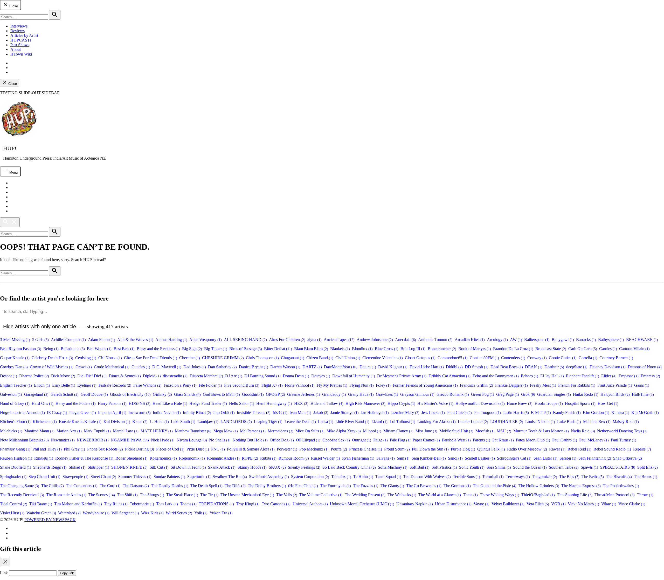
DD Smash (476, 367)
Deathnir (554, 367)
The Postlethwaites (621, 485)
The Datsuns (136, 485)
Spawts (589, 467)
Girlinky (162, 394)
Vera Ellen (538, 504)
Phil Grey (74, 449)
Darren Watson (285, 367)
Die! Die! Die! (92, 376)
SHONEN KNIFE (129, 467)
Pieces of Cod (170, 449)
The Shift (127, 495)
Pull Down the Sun (430, 449)
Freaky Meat (543, 385)
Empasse (629, 376)
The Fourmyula (335, 485)
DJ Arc (233, 376)
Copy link (67, 573)
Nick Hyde (163, 440)
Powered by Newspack (50, 519)
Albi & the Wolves (135, 339)
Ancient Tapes (339, 339)
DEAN (533, 367)
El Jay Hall (552, 376)
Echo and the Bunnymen (496, 376)
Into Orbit (224, 412)
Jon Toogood (487, 412)
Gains (641, 385)
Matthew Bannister (193, 431)
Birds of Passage (245, 348)
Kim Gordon (596, 412)
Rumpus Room (294, 458)
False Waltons (147, 385)
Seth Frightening (594, 458)
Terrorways (518, 476)
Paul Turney (623, 440)
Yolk (201, 513)
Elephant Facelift (582, 376)
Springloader (13, 476)
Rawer (557, 449)
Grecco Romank (453, 394)
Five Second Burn (241, 385)
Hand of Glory (15, 403)
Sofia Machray (392, 467)
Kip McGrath (645, 412)
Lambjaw (207, 421)
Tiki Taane (40, 504)
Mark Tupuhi (97, 431)
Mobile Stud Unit (456, 431)
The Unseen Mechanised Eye (247, 495)
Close (13, 6)
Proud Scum (397, 449)
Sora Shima (499, 467)
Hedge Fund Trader (208, 403)
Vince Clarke (631, 504)
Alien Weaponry (205, 339)
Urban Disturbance (453, 504)
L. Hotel (159, 421)
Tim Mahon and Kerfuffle (78, 504)
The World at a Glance (439, 495)
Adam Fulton (101, 339)
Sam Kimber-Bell (429, 458)
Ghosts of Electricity (130, 394)
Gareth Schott (65, 394)
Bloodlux (362, 348)
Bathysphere (611, 339)
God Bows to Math (221, 394)
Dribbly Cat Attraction (449, 376)
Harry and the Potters (76, 403)
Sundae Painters (169, 476)
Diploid (152, 376)
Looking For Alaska (436, 421)
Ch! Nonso (110, 358)
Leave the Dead (300, 421)
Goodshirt (253, 394)
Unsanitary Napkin (414, 504)
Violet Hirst (12, 513)
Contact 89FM (484, 358)
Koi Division (116, 421)
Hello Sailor (241, 403)
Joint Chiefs (459, 412)
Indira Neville (167, 412)
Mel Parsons (253, 431)
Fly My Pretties (332, 385)
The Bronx (645, 476)
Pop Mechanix (314, 449)
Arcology (497, 339)
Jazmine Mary (405, 412)
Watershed (69, 513)
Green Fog (482, 394)
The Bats (569, 476)
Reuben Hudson (16, 458)
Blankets (340, 348)
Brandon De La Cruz (513, 348)
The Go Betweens (423, 485)
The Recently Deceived (22, 495)
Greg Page (507, 394)
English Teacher (16, 385)
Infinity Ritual (197, 412)
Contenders (513, 358)
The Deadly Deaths (169, 485)
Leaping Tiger (268, 421)
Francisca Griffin (476, 385)
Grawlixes (387, 394)
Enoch (42, 385)
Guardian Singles (554, 394)
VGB (558, 504)
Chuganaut (292, 358)
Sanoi (455, 458)
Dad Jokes (194, 367)
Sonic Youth (472, 467)
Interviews (18, 26)
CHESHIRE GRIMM (223, 358)
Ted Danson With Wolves (427, 476)
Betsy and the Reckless (158, 348)
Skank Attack (222, 467)
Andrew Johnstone (375, 339)
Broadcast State (550, 348)
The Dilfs (235, 485)
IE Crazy (57, 412)
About (15, 49)
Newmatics (63, 440)
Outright (361, 440)
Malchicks (11, 431)
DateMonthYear (340, 367)
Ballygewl (563, 339)
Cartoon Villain (634, 348)
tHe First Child (303, 485)
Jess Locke (433, 412)
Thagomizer (544, 476)
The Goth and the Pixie (494, 485)
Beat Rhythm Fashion (20, 348)
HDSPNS (139, 403)
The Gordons (457, 485)
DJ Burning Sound (262, 376)
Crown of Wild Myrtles (51, 367)
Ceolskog (85, 358)
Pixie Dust (197, 449)
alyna (314, 339)
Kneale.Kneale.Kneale (80, 421)
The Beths (593, 476)
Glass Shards (187, 394)
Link (4, 573)
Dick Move (63, 376)
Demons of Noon (645, 367)
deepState (576, 367)
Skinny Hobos (252, 467)
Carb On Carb (582, 348)
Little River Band (352, 421)
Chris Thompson (262, 358)
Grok (528, 394)
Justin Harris (516, 412)
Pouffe (339, 449)
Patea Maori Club (533, 440)
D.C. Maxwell (166, 367)
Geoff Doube (94, 394)
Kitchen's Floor (15, 421)
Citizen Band (319, 358)
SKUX (277, 467)
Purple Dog (463, 449)
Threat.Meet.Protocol (614, 495)
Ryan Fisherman (358, 458)
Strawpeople (75, 476)
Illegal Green (82, 412)
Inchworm (139, 412)
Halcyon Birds (615, 394)
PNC (218, 449)
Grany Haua (361, 394)
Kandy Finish (567, 412)
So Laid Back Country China (349, 467)
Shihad (77, 467)
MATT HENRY (157, 431)
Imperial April (112, 412)
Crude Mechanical (111, 367)
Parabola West (456, 440)
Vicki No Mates (583, 504)
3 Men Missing (15, 339)
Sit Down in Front (188, 467)
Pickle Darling (139, 449)
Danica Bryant (253, 367)
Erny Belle (63, 385)
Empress (650, 376)
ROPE (250, 458)
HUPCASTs (20, 40)
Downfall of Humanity (353, 376)
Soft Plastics (444, 467)
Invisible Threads (254, 412)
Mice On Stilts (309, 431)
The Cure (110, 485)
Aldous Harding (171, 339)
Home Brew (519, 403)
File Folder (210, 385)
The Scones (101, 495)
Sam (403, 458)
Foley (383, 385)
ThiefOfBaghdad (538, 495)
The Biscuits (619, 476)
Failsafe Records (115, 385)
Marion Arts (69, 431)
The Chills (52, 485)
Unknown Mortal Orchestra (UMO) (362, 504)
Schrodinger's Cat (514, 458)
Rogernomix (192, 458)
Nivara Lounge (192, 440)
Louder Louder (473, 421)
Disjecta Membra (206, 376)
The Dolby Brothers (267, 485)
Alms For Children (287, 339)
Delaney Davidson (608, 367)
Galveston (11, 394)
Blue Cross (386, 348)
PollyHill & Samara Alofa (251, 449)
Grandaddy (334, 394)
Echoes (529, 376)
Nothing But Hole (250, 440)
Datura (367, 367)
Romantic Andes (223, 458)
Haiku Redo (585, 394)
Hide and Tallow (326, 403)
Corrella (588, 358)
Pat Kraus (503, 440)
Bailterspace (537, 339)
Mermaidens (280, 431)
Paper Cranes (426, 440)
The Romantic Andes (66, 495)
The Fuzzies (365, 485)
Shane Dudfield (15, 467)
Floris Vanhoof (300, 385)
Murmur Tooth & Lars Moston (541, 431)
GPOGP (275, 394)
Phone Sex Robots (105, 449)
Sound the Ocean (530, 467)
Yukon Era (221, 513)
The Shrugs (152, 495)
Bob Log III (413, 348)
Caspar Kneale (15, 358)
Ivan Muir (300, 412)
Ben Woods (99, 348)
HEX (301, 403)
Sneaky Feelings (304, 467)
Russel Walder (325, 458)
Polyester (287, 449)
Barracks (586, 339)
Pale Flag (400, 440)
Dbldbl (454, 367)
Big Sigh (192, 348)
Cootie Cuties (563, 358)
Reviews (17, 31)
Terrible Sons (466, 476)
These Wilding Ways (499, 495)
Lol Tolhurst (402, 421)
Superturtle (199, 476)
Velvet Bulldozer (508, 504)
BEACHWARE (642, 339)
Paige (380, 440)
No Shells (220, 440)
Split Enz (647, 467)
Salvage (385, 458)
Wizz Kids (152, 513)
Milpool (372, 431)
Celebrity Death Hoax (52, 358)
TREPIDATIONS (216, 504)
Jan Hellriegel (375, 412)
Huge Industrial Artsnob (22, 412)
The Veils (286, 495)
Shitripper (98, 467)
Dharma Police (34, 376)
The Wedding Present (365, 495)
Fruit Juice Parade (614, 385)
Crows (83, 367)
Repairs (642, 449)
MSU (504, 431)
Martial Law (126, 431)
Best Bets (124, 348)
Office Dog (282, 440)
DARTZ (312, 367)
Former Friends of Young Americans (425, 385)
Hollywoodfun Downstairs (480, 403)
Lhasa (325, 421)
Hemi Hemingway (274, 403)
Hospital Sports (580, 403)
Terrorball (493, 476)
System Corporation (310, 476)
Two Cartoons (276, 504)
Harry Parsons (112, 403)
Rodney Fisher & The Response (84, 458)
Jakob (320, 412)
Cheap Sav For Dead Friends (150, 358)
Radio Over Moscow (527, 449)
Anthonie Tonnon (435, 339)
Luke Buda (569, 421)
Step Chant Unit (44, 476)
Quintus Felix (491, 449)
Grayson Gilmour (417, 394)
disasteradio (175, 376)
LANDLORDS (236, 421)
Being (51, 348)
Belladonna (73, 348)
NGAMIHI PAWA (130, 440)
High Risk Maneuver (365, 403)
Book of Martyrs (474, 348)
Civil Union (347, 358)
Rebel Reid (579, 449)
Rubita (268, 458)
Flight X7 (272, 385)
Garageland (36, 394)
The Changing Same (19, 485)
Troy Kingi (248, 504)
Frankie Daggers (511, 385)
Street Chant (103, 476)
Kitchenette (45, 421)
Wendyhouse (96, 513)
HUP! (9, 148)
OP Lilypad (308, 440)
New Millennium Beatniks (24, 440)
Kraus (140, 421)
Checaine (189, 358)
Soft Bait (420, 467)
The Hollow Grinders (538, 485)
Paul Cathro (564, 440)
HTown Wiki (21, 54)
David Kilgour (392, 367)
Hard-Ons (42, 403)
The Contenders (82, 485)
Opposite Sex (336, 440)
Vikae (608, 504)
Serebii (567, 458)
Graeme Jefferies (303, 394)
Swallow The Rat (230, 476)
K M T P (541, 412)
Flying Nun (361, 385)
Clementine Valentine (382, 358)
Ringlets (43, 458)
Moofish (485, 431)
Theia (470, 495)
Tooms (188, 504)
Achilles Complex (68, 339)
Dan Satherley (222, 367)
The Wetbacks (402, 495)
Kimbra (620, 412)
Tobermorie (142, 504)
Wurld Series (179, 513)
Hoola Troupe (549, 403)
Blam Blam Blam (311, 348)
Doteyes (320, 376)
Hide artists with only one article (39, 326)
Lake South (183, 421)
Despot (8, 376)
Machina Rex (597, 421)
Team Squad (388, 476)
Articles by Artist (24, 35)
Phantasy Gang (15, 449)
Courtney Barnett (616, 358)
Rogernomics (163, 458)
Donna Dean (296, 376)
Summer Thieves (134, 476)
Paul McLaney (594, 440)
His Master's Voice (435, 403)
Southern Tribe (564, 467)
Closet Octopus (420, 358)
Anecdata (405, 339)
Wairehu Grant (41, 513)
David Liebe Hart (427, 367)
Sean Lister (545, 458)
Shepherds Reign (50, 467)
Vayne (481, 504)
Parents (481, 440)
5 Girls (40, 339)
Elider (609, 376)
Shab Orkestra (627, 458)
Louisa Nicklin (540, 421)
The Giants (392, 485)
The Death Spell (206, 485)
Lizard (379, 421)
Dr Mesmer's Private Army (401, 376)
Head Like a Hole (170, 403)
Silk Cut (159, 467)
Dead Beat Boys (506, 367)
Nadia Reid (583, 431)
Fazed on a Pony (180, 385)
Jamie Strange (344, 412)
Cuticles (141, 367)
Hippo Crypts (401, 403)
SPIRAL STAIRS (617, 467)
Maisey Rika (626, 421)
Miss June (426, 431)
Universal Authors (310, 504)
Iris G (280, 412)
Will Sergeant (125, 513)
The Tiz (209, 495)
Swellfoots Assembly (269, 476)
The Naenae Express (581, 485)
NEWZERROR (93, 440)
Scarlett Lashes (480, 458)
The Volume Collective (321, 495)
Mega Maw (225, 431)
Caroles (608, 348)
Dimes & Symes (125, 376)
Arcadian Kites (470, 339)
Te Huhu (363, 476)
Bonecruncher (442, 348)
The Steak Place (182, 495)
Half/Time (643, 394)
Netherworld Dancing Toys (622, 431)
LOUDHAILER (506, 421)
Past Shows (19, 45)
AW (516, 339)
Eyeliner (86, 385)
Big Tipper (215, 348)
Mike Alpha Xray (344, 431)
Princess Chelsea (365, 449)
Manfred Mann (39, 431)
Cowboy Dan (14, 367)
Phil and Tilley (47, 449)
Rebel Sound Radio (612, 449)
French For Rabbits (576, 385)
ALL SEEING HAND (245, 339)
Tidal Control (13, 504)
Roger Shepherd (131, 458)
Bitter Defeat (278, 348)
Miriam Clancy (398, 431)
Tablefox (341, 476)
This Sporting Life (574, 495)
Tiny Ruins (116, 504)
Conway (537, 358)
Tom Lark (167, 504)
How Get (608, 403)
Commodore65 (453, 358)
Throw (645, 495)
